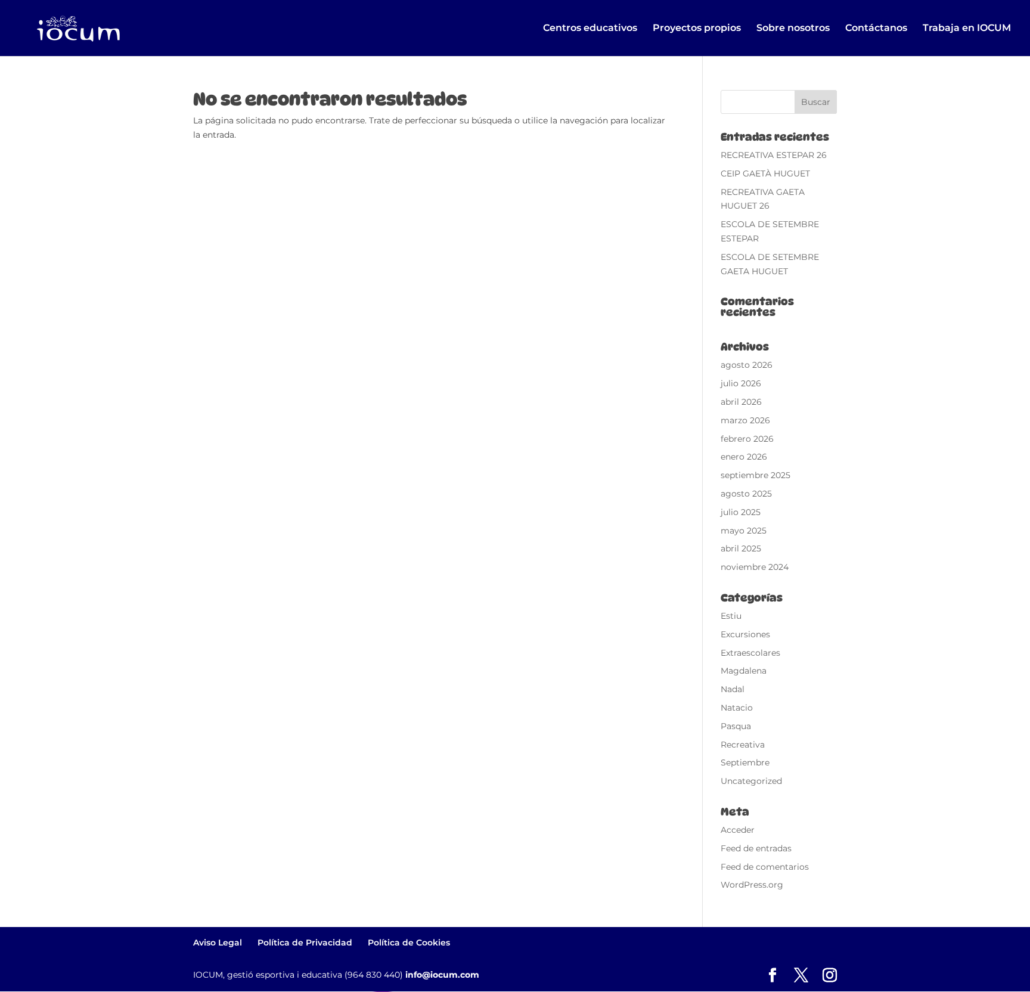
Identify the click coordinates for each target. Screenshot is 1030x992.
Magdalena (744, 670)
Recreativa (743, 744)
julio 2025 (741, 512)
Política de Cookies (409, 942)
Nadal (732, 689)
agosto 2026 (746, 364)
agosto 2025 (746, 493)
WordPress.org (752, 884)
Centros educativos (590, 28)
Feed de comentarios (765, 866)
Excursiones (745, 634)
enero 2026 (744, 456)
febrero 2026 (747, 438)
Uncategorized (751, 781)
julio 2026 (741, 383)
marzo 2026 (745, 420)
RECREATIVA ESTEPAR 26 (774, 155)
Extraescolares (750, 652)
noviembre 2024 (755, 567)
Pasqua (736, 726)
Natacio (737, 707)
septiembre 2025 (755, 475)
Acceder (738, 829)
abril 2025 (741, 548)
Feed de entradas (756, 848)
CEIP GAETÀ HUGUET (765, 173)
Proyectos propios (697, 28)
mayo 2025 (744, 530)
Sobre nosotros (793, 28)
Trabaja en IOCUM (967, 28)
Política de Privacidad (305, 942)
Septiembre (745, 762)
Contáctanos (876, 28)
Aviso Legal (217, 942)
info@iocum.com (442, 974)
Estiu (731, 615)
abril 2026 (741, 401)
